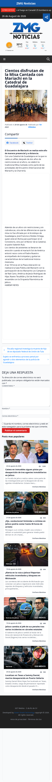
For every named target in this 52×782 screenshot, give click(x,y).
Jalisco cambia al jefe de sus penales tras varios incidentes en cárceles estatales (24, 628)
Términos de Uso (34, 719)
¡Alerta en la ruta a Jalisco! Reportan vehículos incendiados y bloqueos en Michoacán (23, 575)
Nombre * (6, 408)
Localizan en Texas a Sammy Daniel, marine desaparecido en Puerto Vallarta (24, 676)
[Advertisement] (26, 199)
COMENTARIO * (8, 386)
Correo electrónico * (10, 416)
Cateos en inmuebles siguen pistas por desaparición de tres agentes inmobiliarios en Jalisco (25, 472)
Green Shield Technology (24, 712)
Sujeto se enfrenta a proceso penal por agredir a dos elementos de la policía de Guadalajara (21, 359)
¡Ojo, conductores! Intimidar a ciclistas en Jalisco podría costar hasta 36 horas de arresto (25, 524)
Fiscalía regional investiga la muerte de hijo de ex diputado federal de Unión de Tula (27, 350)
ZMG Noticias (26, 3)
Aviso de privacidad (18, 719)
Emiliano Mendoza (39, 487)
